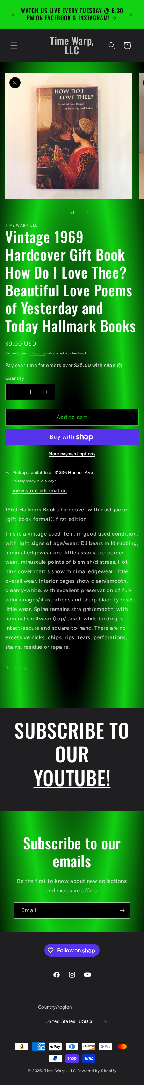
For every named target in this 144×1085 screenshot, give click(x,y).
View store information (39, 491)
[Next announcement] (131, 14)
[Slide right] (87, 212)
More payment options (72, 453)
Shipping (37, 353)
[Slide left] (56, 212)
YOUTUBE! (72, 777)
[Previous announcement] (13, 14)
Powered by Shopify (97, 1071)
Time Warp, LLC (60, 1071)
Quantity (14, 378)
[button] (14, 45)
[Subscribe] (122, 910)
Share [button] (20, 668)
